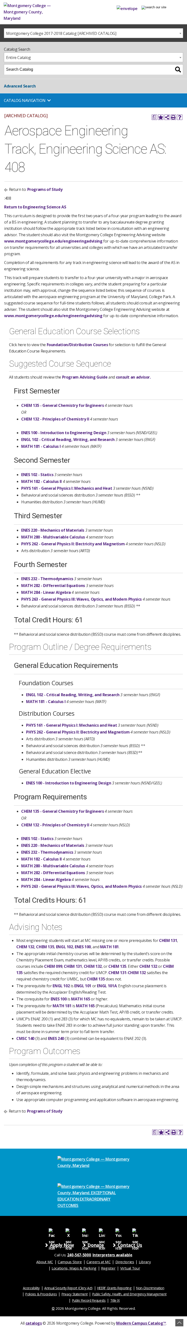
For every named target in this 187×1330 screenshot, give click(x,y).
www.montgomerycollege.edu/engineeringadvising (53, 241)
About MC (44, 1261)
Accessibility (31, 1288)
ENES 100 (83, 946)
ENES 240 (56, 1038)
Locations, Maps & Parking (74, 1268)
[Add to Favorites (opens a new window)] (160, 117)
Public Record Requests (89, 1300)
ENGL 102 (64, 946)
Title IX (115, 1300)
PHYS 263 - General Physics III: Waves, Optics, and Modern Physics (81, 599)
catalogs (34, 1323)
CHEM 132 (25, 946)
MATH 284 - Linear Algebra (46, 592)
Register (108, 1268)
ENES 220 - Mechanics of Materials (52, 530)
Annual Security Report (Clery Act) (68, 1288)
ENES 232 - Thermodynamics (47, 578)
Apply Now (62, 1245)
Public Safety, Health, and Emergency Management (129, 1294)
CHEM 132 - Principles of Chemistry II (55, 419)
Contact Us (130, 1245)
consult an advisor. (133, 377)
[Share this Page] (167, 117)
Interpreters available (112, 1254)
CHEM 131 (168, 940)
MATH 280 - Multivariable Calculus (53, 537)
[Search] (178, 69)
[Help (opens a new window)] (179, 117)
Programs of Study (45, 189)
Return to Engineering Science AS (35, 207)
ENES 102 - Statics (37, 474)
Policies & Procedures (41, 1294)
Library (145, 1261)
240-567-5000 (79, 1254)
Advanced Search (20, 86)
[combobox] (93, 33)
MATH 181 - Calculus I (41, 446)
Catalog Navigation (24, 100)
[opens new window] (52, 1231)
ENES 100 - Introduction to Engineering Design (63, 432)
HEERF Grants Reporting (114, 1288)
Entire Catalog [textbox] (18, 57)
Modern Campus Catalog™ (141, 1323)
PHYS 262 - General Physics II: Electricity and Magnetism (73, 544)
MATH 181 (109, 946)
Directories (124, 1261)
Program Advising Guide (85, 377)
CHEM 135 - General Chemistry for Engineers (62, 405)
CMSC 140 (25, 1038)
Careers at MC (98, 1261)
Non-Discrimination (150, 1288)
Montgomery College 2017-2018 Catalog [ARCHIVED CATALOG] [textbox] (61, 33)
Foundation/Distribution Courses (77, 344)
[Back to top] (179, 1322)
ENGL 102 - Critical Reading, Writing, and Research (68, 439)
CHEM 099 (53, 966)
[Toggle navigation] (154, 7)
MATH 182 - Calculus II (41, 481)
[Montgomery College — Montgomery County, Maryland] (35, 11)
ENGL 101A (107, 985)
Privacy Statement (75, 1294)
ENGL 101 (82, 985)
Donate (95, 1245)
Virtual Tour (130, 1268)
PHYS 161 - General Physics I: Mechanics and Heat (66, 488)
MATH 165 (80, 999)
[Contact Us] (127, 7)
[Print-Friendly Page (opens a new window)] (173, 117)
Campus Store (70, 1261)
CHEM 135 (45, 946)
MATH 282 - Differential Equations (53, 585)
